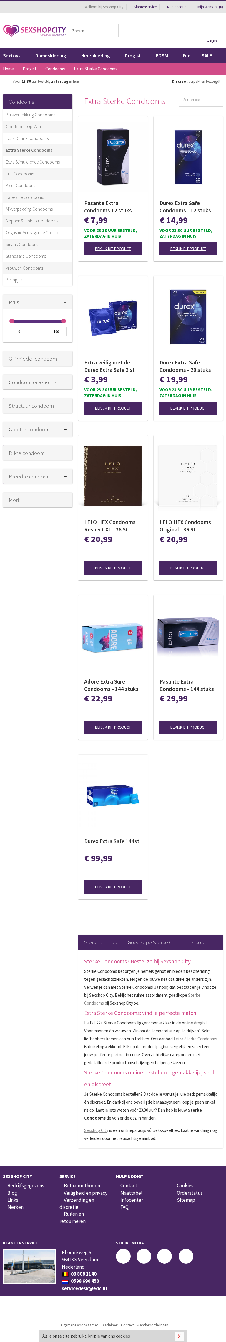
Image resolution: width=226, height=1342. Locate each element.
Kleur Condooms (21, 185)
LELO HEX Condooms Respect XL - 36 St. (110, 526)
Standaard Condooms (26, 256)
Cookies (185, 1185)
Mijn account (177, 6)
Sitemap (186, 1200)
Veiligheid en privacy (85, 1193)
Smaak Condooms (22, 244)
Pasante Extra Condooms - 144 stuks (186, 685)
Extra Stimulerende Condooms (33, 162)
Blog (12, 1193)
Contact (128, 1185)
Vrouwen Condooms (24, 268)
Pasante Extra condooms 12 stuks (108, 206)
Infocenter (131, 1200)
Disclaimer (110, 1325)
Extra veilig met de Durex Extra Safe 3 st (109, 366)
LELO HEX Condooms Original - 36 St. (185, 526)
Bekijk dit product (113, 248)
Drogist (133, 55)
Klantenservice (145, 6)
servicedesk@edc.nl (84, 1288)
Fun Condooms (20, 173)
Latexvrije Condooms (25, 197)
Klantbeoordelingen (152, 1325)
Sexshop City (96, 1130)
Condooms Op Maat (24, 126)
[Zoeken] (123, 30)
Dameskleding (50, 55)
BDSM (162, 55)
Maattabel (131, 1193)
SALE (207, 55)
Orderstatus (190, 1193)
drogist (200, 1023)
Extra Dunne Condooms (27, 138)
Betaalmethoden (82, 1185)
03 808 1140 (83, 1274)
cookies (123, 1336)
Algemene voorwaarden (80, 1325)
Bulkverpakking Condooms (30, 115)
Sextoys (12, 55)
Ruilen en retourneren (72, 1217)
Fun (186, 55)
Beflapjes (14, 280)
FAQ (124, 1207)
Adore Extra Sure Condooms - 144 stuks (111, 685)
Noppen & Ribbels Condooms (32, 221)
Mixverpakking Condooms (29, 209)
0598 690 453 (84, 1281)
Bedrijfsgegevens (25, 1185)
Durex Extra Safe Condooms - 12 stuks (185, 206)
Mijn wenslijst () (210, 6)
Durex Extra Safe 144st (111, 841)
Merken (15, 1207)
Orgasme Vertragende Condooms (35, 232)
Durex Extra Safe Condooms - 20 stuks (185, 366)
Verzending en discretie (76, 1203)
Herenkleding (95, 55)
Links (12, 1200)
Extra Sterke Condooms (29, 150)
